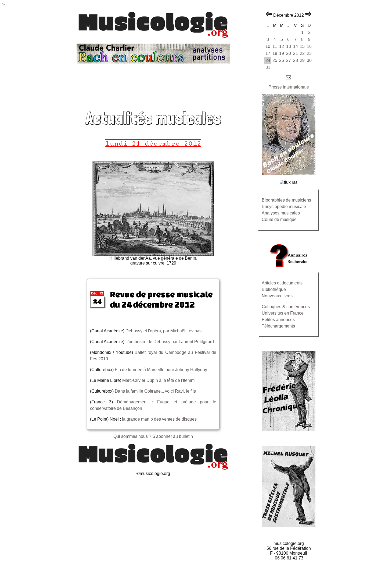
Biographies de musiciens (286, 200)
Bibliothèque (274, 289)
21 (295, 53)
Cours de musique (279, 219)
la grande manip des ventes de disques (159, 419)
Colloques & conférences (286, 306)
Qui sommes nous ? (132, 436)
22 (302, 53)
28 (295, 60)
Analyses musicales (281, 213)
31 (267, 67)
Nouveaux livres (277, 296)
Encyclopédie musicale (284, 206)
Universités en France (283, 313)
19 (281, 53)
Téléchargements (278, 326)
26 (281, 60)
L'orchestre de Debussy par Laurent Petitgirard (169, 341)
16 (309, 46)
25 (274, 60)
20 (288, 53)
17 (267, 53)
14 (295, 46)
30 (309, 60)
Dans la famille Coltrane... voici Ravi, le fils (155, 391)
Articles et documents (282, 283)
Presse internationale (288, 87)
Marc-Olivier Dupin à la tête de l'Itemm (158, 380)
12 (281, 46)
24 (267, 60)
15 (302, 46)
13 (288, 46)
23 (309, 53)
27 (288, 60)
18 (274, 53)
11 (274, 46)
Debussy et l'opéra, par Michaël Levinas (163, 331)
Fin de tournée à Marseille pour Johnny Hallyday (161, 369)
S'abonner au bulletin (172, 436)
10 (267, 46)
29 (302, 60)
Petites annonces (278, 319)
